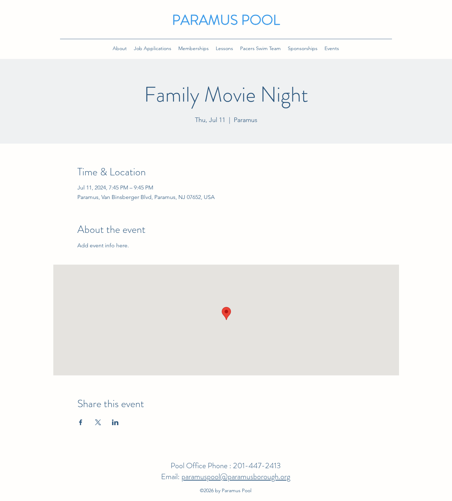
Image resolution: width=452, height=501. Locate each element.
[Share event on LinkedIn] (115, 422)
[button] (152, 48)
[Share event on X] (98, 422)
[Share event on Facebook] (80, 422)
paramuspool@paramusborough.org (236, 476)
